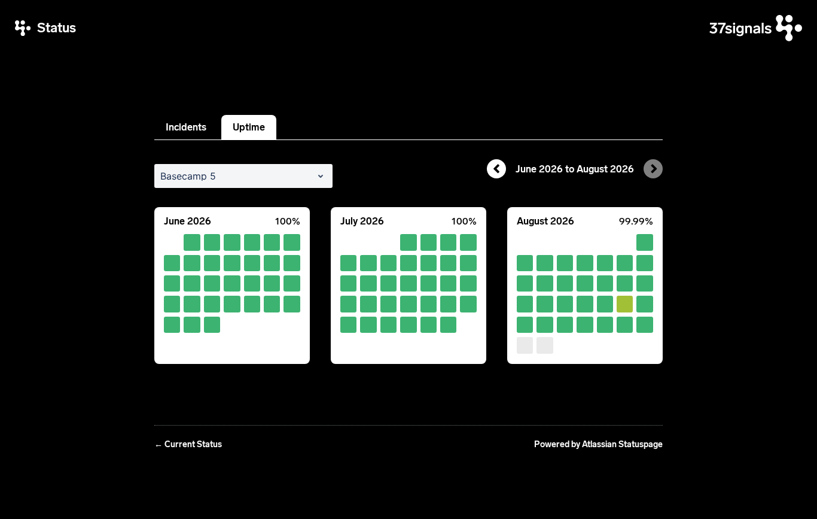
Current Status (188, 444)
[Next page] (653, 168)
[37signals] (755, 28)
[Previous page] (496, 168)
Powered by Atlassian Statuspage (598, 444)
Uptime (249, 127)
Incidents (186, 127)
